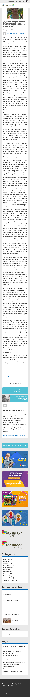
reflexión (22, 669)
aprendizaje (20, 646)
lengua (20, 664)
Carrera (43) (7, 574)
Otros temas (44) (9, 572)
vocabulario (19, 671)
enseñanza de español (10, 655)
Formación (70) (8, 565)
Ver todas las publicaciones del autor (14, 435)
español (6, 660)
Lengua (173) (7, 561)
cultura (6, 651)
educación (18, 651)
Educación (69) (8, 568)
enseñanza (8, 653)
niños (18, 669)
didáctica (11, 651)
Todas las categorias (10, 580)
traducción (13, 671)
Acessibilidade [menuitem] (10, 1)
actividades (6, 646)
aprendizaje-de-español (9, 649)
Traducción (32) (8, 578)
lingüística (19, 666)
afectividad (13, 646)
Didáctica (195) (8, 559)
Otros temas (6, 381)
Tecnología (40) (8, 576)
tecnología (6, 671)
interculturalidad (8, 664)
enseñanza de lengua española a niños (13, 658)
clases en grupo (7, 383)
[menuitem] (17, 1)
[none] (20, 1)
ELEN (23, 651)
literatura (6, 669)
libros (15, 666)
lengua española (8, 667)
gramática (22, 662)
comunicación (22, 649)
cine (16, 649)
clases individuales (16, 383)
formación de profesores (11, 662)
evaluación (13, 660)
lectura (16, 664)
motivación (13, 669)
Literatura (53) (8, 570)
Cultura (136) (7, 563)
